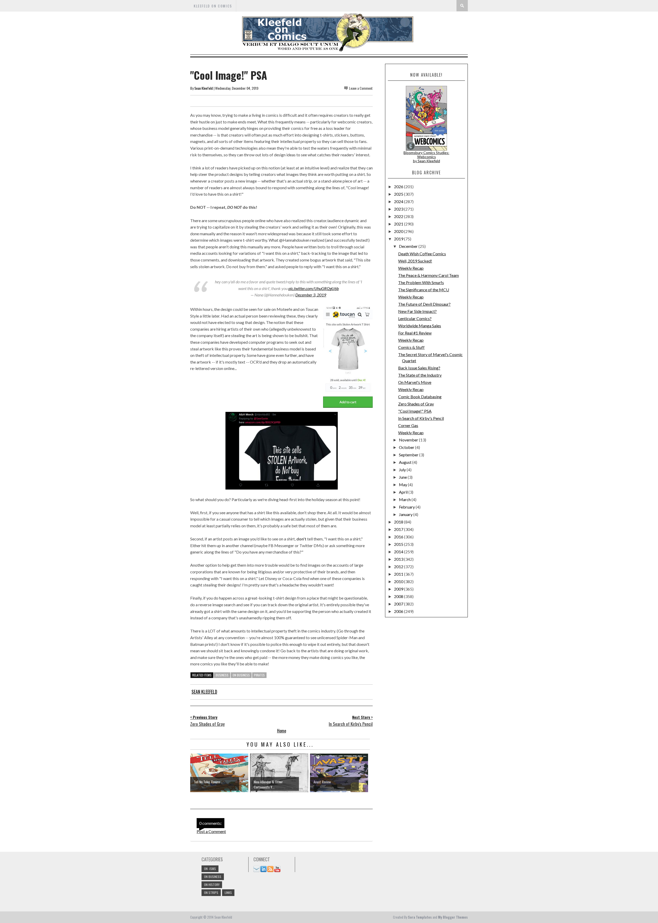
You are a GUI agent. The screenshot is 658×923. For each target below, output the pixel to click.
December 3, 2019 (310, 294)
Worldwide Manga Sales (419, 325)
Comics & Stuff (411, 347)
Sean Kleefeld (203, 88)
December (408, 246)
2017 (399, 529)
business (222, 675)
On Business (241, 675)
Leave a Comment (361, 88)
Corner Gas (408, 425)
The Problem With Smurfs (421, 282)
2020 (399, 231)
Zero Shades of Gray (416, 403)
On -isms (210, 868)
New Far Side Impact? (417, 311)
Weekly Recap (411, 268)
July (403, 469)
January (406, 514)
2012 (399, 566)
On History (212, 884)
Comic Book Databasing (420, 396)
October (407, 447)
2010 (399, 581)
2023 (399, 208)
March (405, 499)
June (403, 477)
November (409, 439)
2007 (399, 603)
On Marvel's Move (414, 382)
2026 (399, 186)
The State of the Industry (420, 375)
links (228, 892)
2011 (399, 574)
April (403, 492)
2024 (399, 201)
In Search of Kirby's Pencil (421, 418)
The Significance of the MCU (423, 289)
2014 (399, 551)
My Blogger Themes (453, 917)
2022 (399, 216)
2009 (399, 588)
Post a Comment (211, 831)
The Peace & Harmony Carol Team (428, 275)
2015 (399, 544)
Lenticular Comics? (415, 318)
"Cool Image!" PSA (415, 411)
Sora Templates (420, 917)
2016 (399, 536)
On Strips (211, 892)
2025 (399, 194)
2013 (399, 559)
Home (281, 731)
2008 (399, 596)
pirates (259, 675)
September (409, 454)
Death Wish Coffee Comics (422, 253)
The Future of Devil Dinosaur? (424, 304)
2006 (399, 611)
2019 (399, 238)
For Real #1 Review (415, 332)
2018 (399, 521)
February (407, 506)
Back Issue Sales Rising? (419, 367)
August (405, 462)
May (403, 484)
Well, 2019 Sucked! (415, 260)
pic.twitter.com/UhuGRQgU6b (313, 288)
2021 (399, 223)
